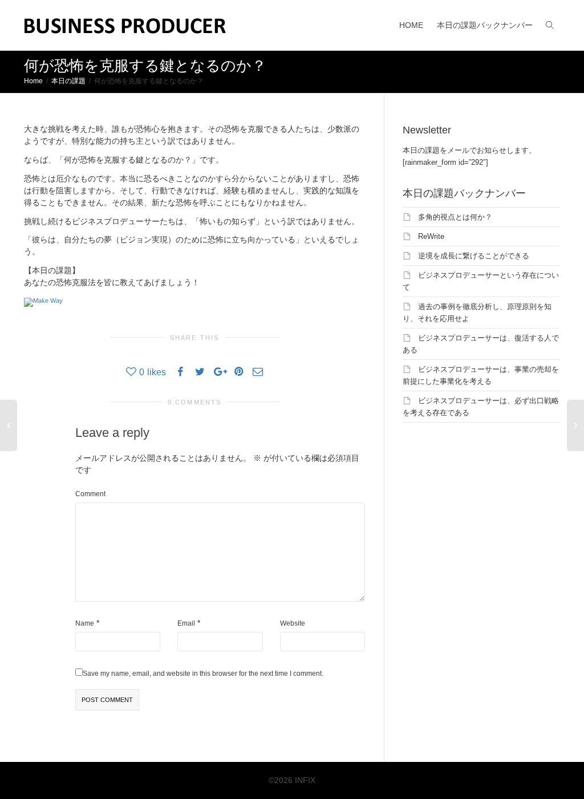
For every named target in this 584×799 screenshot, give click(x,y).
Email (186, 623)
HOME (411, 25)
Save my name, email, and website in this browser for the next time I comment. (203, 674)
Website (292, 623)
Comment (90, 494)
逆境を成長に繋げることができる (473, 256)
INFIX (305, 780)
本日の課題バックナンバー (485, 25)
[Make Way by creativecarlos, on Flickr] (43, 301)
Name (84, 623)
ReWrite (431, 236)
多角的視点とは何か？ (455, 217)
